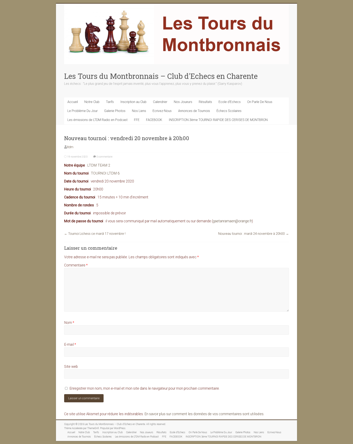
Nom (69, 323)
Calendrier (160, 102)
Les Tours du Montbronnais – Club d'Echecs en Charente (161, 76)
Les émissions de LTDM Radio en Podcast (97, 120)
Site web (71, 367)
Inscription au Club (133, 102)
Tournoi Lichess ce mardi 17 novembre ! (94, 234)
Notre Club (91, 102)
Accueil (72, 102)
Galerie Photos (114, 111)
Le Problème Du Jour (82, 111)
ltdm (70, 147)
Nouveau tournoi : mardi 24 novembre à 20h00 (253, 234)
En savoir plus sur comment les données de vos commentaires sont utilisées (204, 414)
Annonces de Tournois (194, 111)
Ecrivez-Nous (162, 111)
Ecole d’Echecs (230, 102)
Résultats (205, 102)
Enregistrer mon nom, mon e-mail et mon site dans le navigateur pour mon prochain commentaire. (144, 388)
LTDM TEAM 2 (98, 165)
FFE (137, 120)
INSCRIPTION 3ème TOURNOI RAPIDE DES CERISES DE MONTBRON (218, 120)
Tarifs (110, 102)
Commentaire (76, 265)
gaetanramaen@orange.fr (232, 221)
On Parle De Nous (259, 102)
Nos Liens (139, 111)
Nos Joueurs (183, 102)
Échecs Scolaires (229, 111)
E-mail (70, 344)
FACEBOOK (154, 120)
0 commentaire (104, 156)
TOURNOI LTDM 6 (105, 173)
